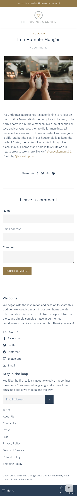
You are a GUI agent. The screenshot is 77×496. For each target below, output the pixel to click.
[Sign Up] (49, 399)
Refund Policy (11, 457)
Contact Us (10, 423)
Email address (12, 229)
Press (6, 430)
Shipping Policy (12, 463)
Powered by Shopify (21, 479)
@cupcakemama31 (59, 151)
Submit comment (17, 270)
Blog (5, 437)
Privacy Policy (12, 443)
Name (7, 210)
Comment (9, 247)
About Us (9, 416)
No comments (38, 47)
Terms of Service (13, 450)
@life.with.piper (25, 156)
